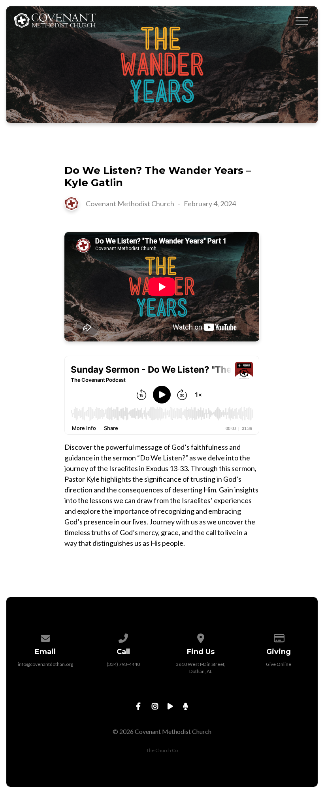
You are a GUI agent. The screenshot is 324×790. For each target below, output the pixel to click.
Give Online (278, 664)
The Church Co (162, 750)
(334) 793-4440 (123, 664)
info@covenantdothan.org (45, 664)
